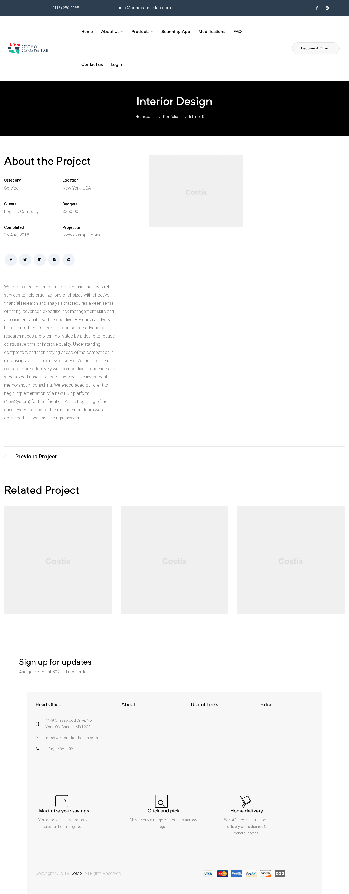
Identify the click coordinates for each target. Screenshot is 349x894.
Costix (76, 873)
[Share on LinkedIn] (40, 260)
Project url (72, 227)
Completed (14, 227)
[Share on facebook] (11, 260)
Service (11, 188)
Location (70, 180)
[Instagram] (327, 8)
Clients (10, 204)
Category (12, 180)
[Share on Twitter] (25, 260)
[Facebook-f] (316, 8)
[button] (316, 48)
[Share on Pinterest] (68, 260)
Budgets (70, 204)
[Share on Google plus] (54, 260)
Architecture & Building (30, 457)
